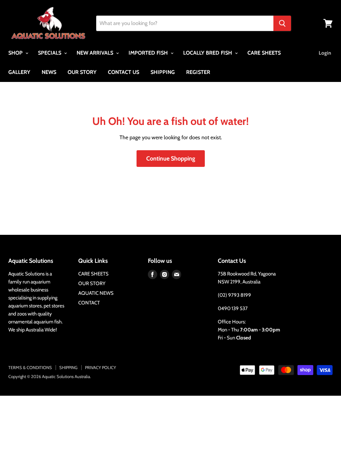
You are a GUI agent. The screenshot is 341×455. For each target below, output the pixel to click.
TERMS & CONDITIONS (30, 367)
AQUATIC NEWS (96, 293)
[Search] (282, 23)
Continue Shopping (170, 158)
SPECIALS (50, 53)
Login (325, 53)
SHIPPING (163, 72)
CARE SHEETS (264, 53)
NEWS (49, 72)
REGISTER (198, 72)
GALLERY (19, 72)
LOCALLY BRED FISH (208, 53)
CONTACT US (123, 72)
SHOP (16, 53)
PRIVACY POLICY (100, 367)
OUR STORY (82, 72)
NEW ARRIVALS (96, 53)
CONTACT (89, 303)
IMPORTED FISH (149, 53)
